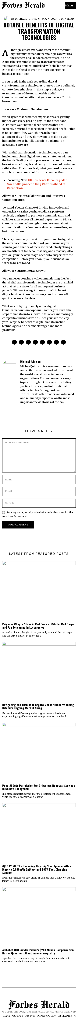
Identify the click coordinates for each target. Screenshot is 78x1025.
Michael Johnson (27, 18)
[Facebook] (14, 342)
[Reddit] (56, 342)
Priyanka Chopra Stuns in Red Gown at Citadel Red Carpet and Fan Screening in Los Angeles (39, 625)
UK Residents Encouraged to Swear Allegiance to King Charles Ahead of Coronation (37, 184)
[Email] (63, 342)
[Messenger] (21, 342)
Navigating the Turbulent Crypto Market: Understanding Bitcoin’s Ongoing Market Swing (38, 706)
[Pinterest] (35, 342)
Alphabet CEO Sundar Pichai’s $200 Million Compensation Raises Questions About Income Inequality (38, 951)
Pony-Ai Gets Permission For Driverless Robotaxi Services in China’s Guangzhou (38, 787)
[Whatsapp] (49, 342)
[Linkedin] (42, 342)
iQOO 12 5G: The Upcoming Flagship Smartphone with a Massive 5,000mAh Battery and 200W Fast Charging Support (36, 869)
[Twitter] (28, 342)
